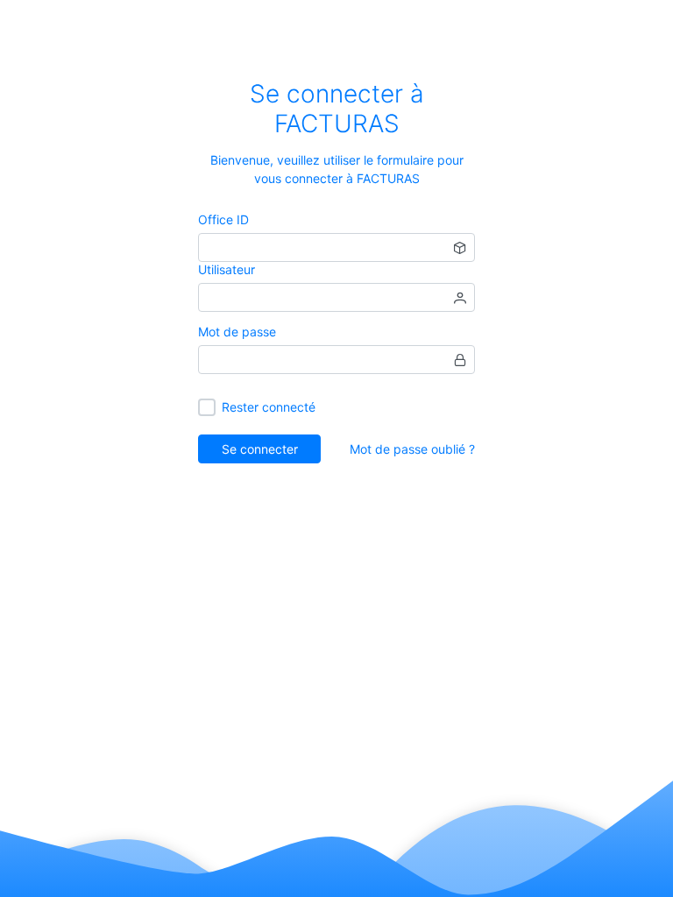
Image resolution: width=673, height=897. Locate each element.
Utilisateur (226, 269)
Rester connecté (268, 407)
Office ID (223, 219)
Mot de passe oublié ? (412, 448)
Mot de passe (237, 331)
